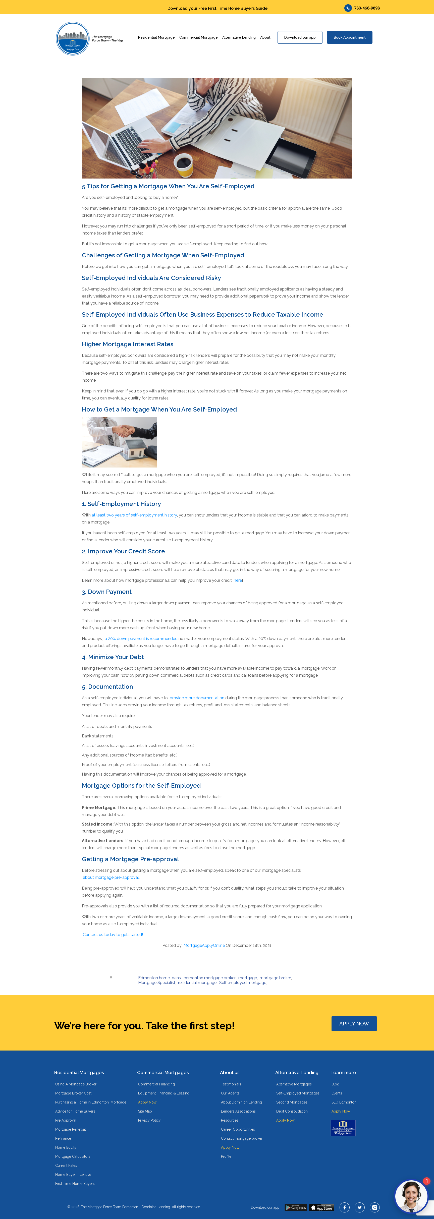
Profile (226, 1156)
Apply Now (147, 1102)
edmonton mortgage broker (210, 977)
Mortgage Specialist (156, 982)
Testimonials (231, 1084)
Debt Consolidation (292, 1111)
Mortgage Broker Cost (73, 1093)
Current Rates (66, 1166)
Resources (229, 1120)
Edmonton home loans (159, 977)
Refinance (63, 1138)
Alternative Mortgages (294, 1084)
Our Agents (230, 1093)
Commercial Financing (156, 1084)
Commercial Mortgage (198, 37)
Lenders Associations (238, 1111)
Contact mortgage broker (241, 1138)
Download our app (300, 37)
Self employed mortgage (242, 982)
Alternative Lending (239, 37)
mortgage (247, 977)
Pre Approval (65, 1120)
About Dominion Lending (241, 1102)
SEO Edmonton (344, 1102)
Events (337, 1093)
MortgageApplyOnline (204, 945)
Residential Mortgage (156, 37)
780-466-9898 (367, 8)
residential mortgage (197, 982)
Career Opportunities (238, 1129)
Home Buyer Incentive (73, 1175)
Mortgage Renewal (70, 1129)
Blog (335, 1084)
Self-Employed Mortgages (297, 1093)
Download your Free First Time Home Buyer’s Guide (217, 9)
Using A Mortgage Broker (75, 1084)
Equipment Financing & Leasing (163, 1093)
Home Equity (65, 1147)
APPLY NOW (354, 1024)
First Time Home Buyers (75, 1184)
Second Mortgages (291, 1102)
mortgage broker (275, 977)
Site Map (145, 1111)
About (265, 37)
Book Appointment (350, 37)
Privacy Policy (149, 1120)
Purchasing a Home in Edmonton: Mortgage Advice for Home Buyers (90, 1106)
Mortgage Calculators (72, 1156)
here (238, 580)
